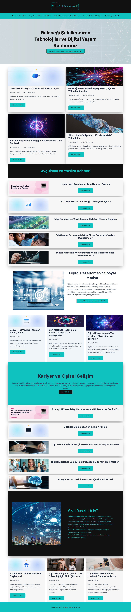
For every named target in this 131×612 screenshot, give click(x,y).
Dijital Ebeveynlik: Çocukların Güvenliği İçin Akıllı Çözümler (65, 575)
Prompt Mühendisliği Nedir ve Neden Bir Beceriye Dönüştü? (85, 409)
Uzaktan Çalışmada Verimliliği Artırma (85, 427)
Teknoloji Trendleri (19, 16)
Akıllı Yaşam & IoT (112, 16)
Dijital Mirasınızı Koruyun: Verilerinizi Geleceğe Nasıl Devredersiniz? (85, 254)
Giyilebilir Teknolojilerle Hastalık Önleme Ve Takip (102, 575)
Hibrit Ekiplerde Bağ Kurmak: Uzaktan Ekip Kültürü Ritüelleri (85, 462)
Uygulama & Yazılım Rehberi (40, 16)
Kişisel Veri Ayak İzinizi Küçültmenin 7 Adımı (85, 184)
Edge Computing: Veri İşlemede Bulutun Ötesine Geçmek (85, 219)
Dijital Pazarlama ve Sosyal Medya (67, 16)
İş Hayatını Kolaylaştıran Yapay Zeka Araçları (35, 88)
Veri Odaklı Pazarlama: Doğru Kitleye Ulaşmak (85, 201)
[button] (65, 51)
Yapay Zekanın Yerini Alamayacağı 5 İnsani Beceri (85, 479)
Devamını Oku (18, 105)
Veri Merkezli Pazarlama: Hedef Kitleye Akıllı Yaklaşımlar (62, 333)
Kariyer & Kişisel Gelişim (92, 16)
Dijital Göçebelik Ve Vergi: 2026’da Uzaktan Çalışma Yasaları (85, 444)
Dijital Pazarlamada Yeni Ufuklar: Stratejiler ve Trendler (101, 336)
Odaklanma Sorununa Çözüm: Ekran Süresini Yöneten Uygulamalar (85, 236)
